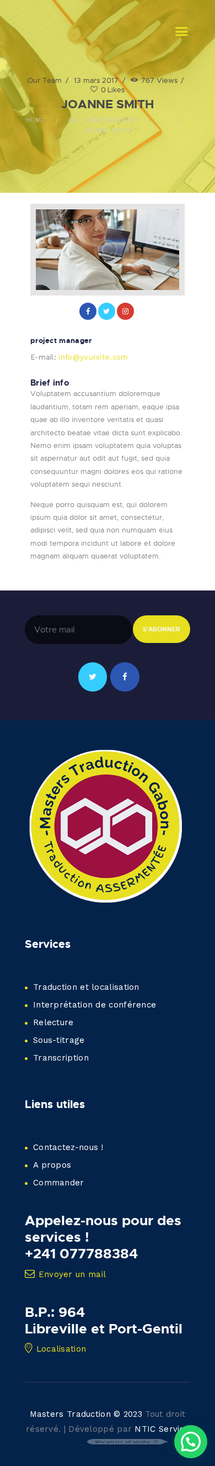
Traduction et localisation (86, 987)
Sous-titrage (59, 1040)
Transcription (61, 1058)
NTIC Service (162, 1429)
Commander (58, 1183)
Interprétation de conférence (94, 1005)
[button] (190, 1441)
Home (35, 120)
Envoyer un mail (72, 1274)
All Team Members (103, 120)
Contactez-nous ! (68, 1147)
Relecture (53, 1022)
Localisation (61, 1349)
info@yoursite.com (93, 357)
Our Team (45, 80)
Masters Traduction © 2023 (86, 1414)
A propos (52, 1165)
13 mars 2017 (96, 80)
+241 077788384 (81, 1253)
